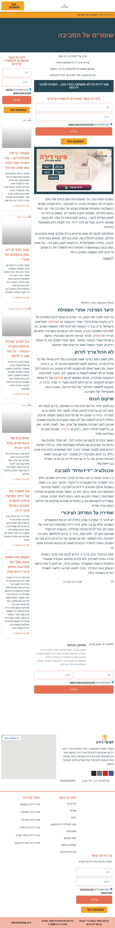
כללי (101, 15)
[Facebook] (111, 773)
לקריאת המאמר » (21, 206)
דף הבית (109, 15)
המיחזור (53, 322)
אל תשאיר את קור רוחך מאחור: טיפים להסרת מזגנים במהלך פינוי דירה (17, 500)
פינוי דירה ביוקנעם (30, 804)
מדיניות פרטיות (86, 124)
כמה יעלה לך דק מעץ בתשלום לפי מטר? (16, 254)
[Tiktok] (99, 773)
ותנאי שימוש (74, 124)
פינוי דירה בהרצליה (29, 827)
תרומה (58, 378)
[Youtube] (105, 773)
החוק (96, 335)
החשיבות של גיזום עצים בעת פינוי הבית (18, 443)
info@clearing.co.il (21, 922)
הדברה (65, 429)
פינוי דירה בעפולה (30, 812)
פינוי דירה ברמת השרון (28, 835)
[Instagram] (93, 773)
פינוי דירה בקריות (30, 819)
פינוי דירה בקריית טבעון (27, 843)
